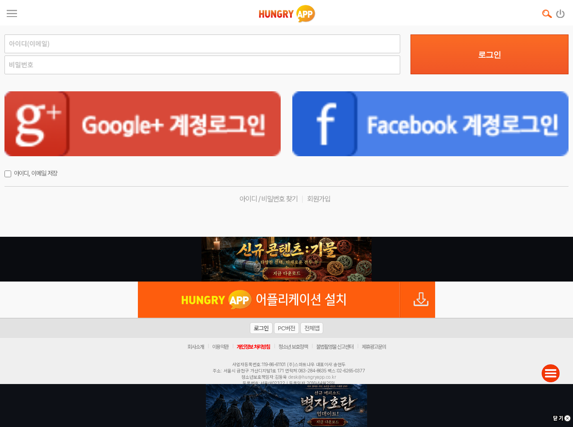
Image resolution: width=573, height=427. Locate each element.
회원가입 (318, 199)
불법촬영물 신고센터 (334, 347)
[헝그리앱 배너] (286, 259)
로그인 (489, 54)
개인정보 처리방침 (253, 347)
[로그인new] (560, 11)
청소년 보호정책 (293, 347)
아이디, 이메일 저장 (35, 173)
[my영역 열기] (12, 12)
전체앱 (311, 328)
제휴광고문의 (374, 347)
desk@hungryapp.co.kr (312, 377)
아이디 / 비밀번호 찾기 (268, 199)
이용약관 (220, 347)
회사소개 (196, 347)
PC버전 (286, 328)
